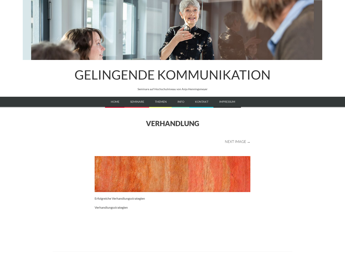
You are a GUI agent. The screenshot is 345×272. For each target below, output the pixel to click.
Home (115, 101)
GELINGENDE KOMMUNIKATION (172, 74)
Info (180, 101)
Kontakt (201, 101)
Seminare (137, 101)
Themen (161, 101)
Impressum (227, 101)
